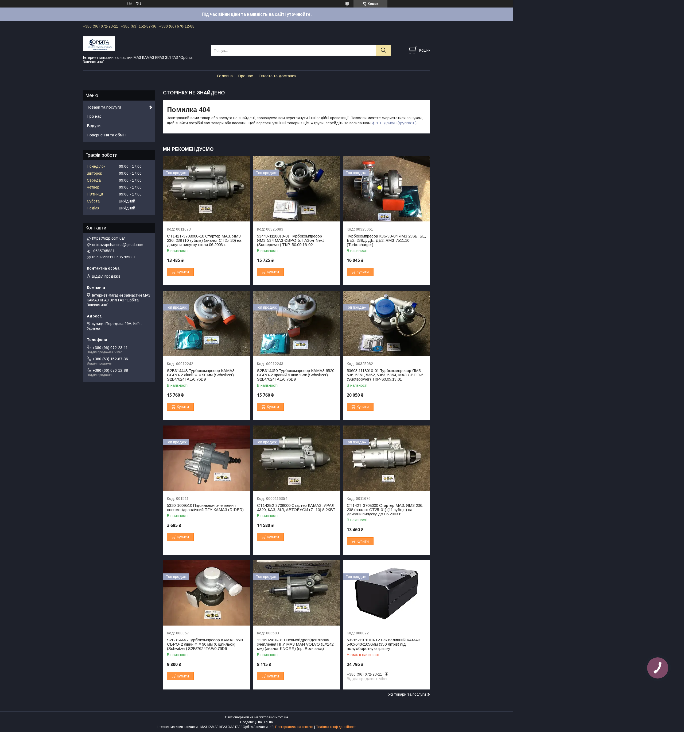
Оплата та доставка (277, 76)
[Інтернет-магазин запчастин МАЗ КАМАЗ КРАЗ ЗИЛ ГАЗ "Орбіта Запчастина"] (143, 43)
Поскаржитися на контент (294, 727)
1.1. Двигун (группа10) (396, 123)
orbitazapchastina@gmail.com (117, 245)
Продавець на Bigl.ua (256, 722)
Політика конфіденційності (336, 727)
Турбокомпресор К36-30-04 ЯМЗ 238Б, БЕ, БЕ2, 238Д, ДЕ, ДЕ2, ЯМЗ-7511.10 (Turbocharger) (386, 240)
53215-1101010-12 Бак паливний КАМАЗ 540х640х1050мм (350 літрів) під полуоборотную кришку (383, 644)
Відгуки (93, 125)
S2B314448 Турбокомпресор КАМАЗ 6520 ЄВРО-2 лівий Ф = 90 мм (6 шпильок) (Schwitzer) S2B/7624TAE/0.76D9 (205, 644)
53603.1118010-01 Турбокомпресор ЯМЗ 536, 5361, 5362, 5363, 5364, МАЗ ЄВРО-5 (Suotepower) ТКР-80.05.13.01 (385, 375)
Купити (183, 272)
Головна (225, 76)
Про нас (245, 76)
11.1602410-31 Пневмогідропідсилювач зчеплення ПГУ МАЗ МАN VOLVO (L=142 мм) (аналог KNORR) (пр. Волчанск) (295, 644)
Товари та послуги (104, 107)
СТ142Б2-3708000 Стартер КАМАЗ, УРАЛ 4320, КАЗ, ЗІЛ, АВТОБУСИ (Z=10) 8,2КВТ (296, 507)
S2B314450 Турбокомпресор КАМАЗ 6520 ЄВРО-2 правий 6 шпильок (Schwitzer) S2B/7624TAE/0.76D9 (295, 375)
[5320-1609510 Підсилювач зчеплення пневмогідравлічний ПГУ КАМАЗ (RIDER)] (206, 458)
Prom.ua (281, 717)
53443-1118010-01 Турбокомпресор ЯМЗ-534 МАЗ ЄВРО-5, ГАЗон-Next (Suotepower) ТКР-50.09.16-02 (290, 240)
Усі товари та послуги (407, 694)
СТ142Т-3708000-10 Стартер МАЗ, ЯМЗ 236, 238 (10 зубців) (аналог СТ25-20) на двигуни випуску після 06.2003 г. (204, 240)
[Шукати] (383, 50)
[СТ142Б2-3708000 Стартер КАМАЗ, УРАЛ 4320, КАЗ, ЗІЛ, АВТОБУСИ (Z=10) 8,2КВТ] (296, 458)
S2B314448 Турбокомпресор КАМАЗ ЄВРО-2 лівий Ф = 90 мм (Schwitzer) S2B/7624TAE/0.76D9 (201, 375)
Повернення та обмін (106, 135)
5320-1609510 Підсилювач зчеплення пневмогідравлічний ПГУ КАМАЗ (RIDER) (205, 507)
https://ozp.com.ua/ (108, 238)
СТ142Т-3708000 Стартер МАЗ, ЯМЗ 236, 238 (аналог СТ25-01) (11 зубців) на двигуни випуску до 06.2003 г (385, 509)
